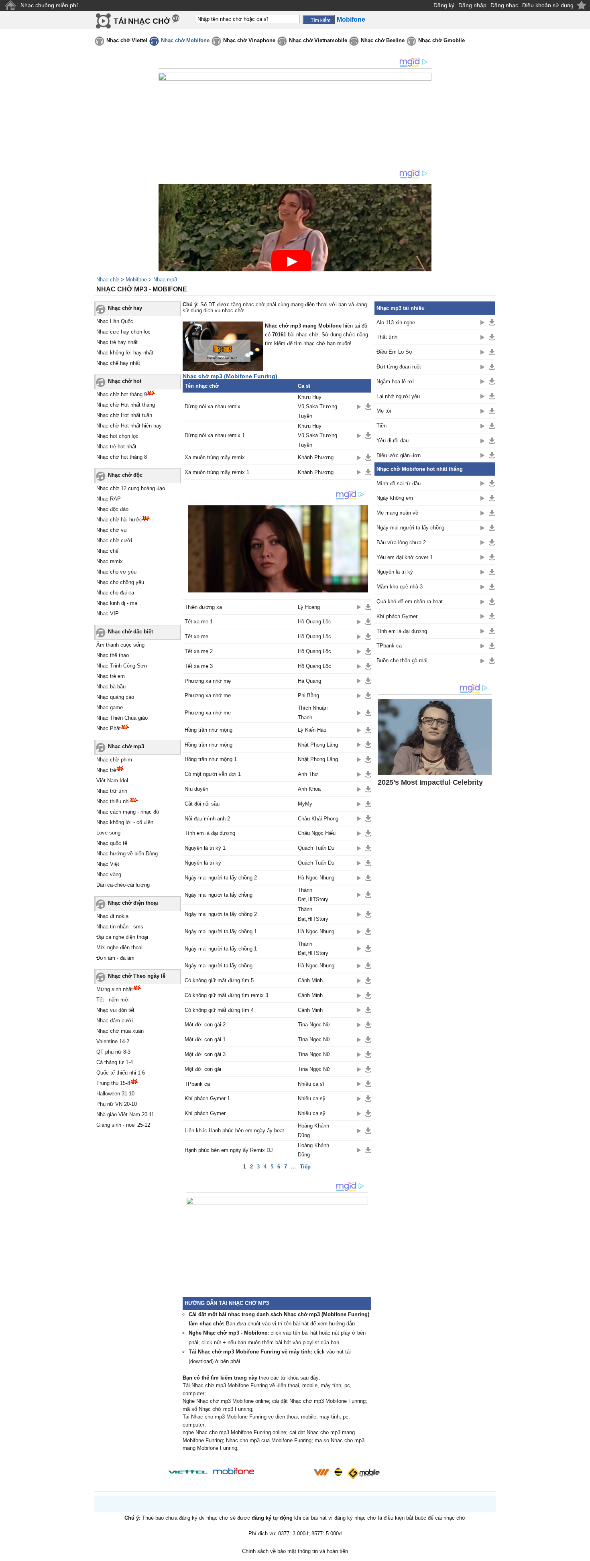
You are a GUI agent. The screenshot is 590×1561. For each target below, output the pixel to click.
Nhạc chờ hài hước (119, 520)
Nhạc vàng (108, 874)
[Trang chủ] (10, 5)
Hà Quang (309, 681)
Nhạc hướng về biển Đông (127, 854)
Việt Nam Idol (112, 780)
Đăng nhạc (504, 5)
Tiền (381, 426)
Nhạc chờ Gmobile (441, 40)
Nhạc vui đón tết (115, 1010)
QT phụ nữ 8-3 (113, 1052)
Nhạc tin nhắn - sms (119, 927)
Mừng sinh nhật (114, 989)
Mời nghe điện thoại (119, 947)
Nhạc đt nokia (112, 916)
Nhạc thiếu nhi (113, 801)
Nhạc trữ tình (111, 791)
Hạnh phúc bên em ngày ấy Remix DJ (229, 1150)
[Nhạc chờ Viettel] (187, 1471)
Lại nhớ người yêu (398, 396)
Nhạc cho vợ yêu (116, 572)
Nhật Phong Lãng (318, 745)
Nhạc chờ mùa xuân (120, 1031)
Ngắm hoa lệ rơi (395, 382)
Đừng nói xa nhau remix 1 (215, 435)
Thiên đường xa (203, 607)
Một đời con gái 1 (205, 1039)
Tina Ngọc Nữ (314, 1025)
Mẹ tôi (383, 411)
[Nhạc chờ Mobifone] (233, 1471)
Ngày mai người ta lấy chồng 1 (221, 931)
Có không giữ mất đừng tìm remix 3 (226, 995)
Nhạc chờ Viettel (126, 40)
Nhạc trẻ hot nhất (116, 447)
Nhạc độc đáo (112, 509)
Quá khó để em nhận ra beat (409, 601)
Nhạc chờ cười (114, 540)
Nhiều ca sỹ (312, 1098)
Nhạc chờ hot (124, 381)
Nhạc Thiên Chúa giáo (122, 718)
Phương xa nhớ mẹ (208, 681)
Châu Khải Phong (318, 819)
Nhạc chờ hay (125, 308)
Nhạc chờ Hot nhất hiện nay (129, 426)
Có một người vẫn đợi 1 (213, 774)
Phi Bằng (308, 695)
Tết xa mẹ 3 (199, 666)
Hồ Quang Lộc (314, 622)
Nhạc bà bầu (111, 687)
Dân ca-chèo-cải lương (123, 885)
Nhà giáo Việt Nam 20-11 (125, 1114)
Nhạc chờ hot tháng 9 (121, 394)
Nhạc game (109, 707)
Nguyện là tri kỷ (203, 863)
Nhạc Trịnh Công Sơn (121, 666)
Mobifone (136, 280)
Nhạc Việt (107, 864)
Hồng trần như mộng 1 (211, 759)
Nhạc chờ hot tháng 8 (121, 457)
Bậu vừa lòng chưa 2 (401, 542)
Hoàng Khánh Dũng (313, 1130)
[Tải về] (368, 406)
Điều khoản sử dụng (548, 5)
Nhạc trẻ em (110, 676)
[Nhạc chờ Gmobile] (363, 1473)
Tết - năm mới (113, 1000)
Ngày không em (394, 498)
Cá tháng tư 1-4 (114, 1062)
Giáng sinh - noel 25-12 (123, 1125)
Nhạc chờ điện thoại (133, 903)
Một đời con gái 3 (205, 1054)
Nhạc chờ (107, 280)
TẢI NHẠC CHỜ (142, 21)
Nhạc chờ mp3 (126, 746)
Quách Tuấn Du (316, 848)
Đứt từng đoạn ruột (398, 367)
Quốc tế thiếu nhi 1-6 (120, 1073)
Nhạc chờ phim (114, 760)
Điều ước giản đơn (398, 455)
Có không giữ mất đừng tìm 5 (219, 980)
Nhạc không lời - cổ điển (124, 822)
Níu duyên (196, 789)
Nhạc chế (107, 551)
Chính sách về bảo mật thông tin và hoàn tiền (295, 1551)
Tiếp (305, 1167)
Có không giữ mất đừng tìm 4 (219, 1010)
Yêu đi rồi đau (392, 441)
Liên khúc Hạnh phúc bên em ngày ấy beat (234, 1131)
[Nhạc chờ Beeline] (338, 1471)
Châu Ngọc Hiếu (317, 833)
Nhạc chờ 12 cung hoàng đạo (130, 488)
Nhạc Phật (108, 728)
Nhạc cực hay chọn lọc (123, 332)
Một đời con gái (203, 1069)
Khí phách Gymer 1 (207, 1098)
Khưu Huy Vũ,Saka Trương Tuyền (317, 406)
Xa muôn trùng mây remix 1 (217, 472)
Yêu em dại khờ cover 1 (404, 557)
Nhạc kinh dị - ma (116, 603)
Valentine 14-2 (112, 1041)
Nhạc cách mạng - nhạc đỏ (127, 812)
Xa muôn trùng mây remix (215, 457)
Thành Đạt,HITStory (313, 894)
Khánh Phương (316, 457)
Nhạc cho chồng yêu (120, 582)
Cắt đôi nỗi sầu (202, 804)
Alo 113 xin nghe (395, 323)
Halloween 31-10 (115, 1094)
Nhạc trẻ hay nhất (117, 342)
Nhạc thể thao (112, 655)
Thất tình (386, 337)
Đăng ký (443, 5)
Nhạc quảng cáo (115, 697)
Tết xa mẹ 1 (199, 622)
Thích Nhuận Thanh (313, 712)
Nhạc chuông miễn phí (49, 5)
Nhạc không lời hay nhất (124, 353)
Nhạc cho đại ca (115, 593)
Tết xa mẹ (196, 636)
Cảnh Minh (310, 980)
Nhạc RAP (108, 499)
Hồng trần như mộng (208, 730)
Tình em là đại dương (210, 833)
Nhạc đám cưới (114, 1021)
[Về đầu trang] (582, 1553)
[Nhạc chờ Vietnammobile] (321, 1471)
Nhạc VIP (107, 614)
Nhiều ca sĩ (311, 1084)
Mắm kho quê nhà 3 (399, 587)
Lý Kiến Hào (312, 730)
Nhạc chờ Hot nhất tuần (124, 415)
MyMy (305, 804)
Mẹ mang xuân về (397, 513)
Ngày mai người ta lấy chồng (218, 895)
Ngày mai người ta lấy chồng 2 (221, 878)
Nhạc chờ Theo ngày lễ (136, 976)
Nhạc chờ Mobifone (185, 40)
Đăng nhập (472, 5)
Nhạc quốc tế (111, 843)
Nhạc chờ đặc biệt (130, 632)
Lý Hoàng (309, 607)
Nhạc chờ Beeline (383, 40)
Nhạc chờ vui (112, 530)
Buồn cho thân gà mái (401, 660)
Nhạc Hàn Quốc (114, 321)
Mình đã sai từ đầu (398, 483)
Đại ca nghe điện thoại (122, 937)
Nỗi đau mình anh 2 (207, 819)
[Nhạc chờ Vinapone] (284, 1474)
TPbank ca (197, 1084)
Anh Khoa (309, 789)
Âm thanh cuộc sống (120, 645)
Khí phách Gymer (205, 1113)
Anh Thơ (308, 774)
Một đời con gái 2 (205, 1025)
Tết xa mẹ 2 (199, 651)
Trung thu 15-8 (113, 1083)
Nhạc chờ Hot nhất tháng (125, 405)
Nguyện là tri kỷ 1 (205, 848)
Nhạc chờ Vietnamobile (318, 40)
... (293, 1167)
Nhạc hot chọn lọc (117, 436)
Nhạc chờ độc (125, 475)
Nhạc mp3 (165, 280)
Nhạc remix (109, 561)
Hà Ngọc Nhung (316, 878)
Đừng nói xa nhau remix (212, 406)
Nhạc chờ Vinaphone (249, 40)
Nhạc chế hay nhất (118, 363)
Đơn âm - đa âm (115, 958)
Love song (108, 833)
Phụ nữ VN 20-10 (116, 1104)
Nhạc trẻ (106, 770)
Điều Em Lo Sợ (394, 352)
